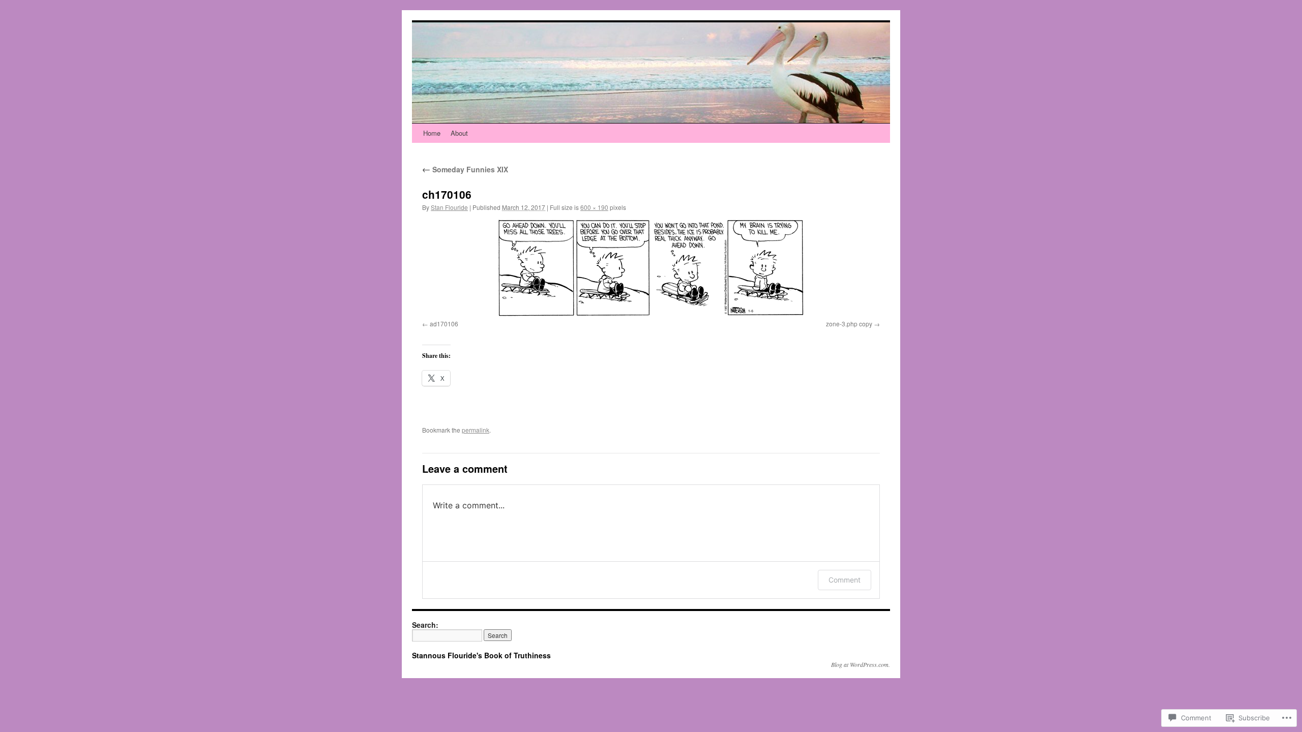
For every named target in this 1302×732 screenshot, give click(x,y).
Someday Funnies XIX (465, 169)
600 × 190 (594, 207)
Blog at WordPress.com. (860, 664)
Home (431, 133)
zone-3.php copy (849, 323)
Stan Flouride (449, 207)
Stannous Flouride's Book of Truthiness (481, 655)
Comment (844, 579)
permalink (475, 429)
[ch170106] (651, 268)
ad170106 (444, 323)
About (459, 133)
